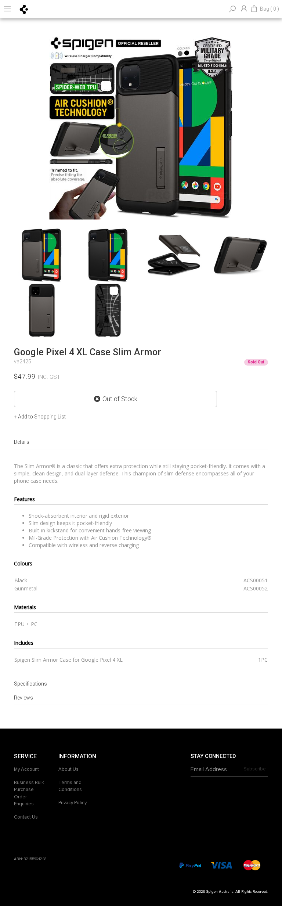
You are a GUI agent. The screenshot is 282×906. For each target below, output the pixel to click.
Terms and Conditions (70, 786)
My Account (26, 769)
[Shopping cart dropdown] (254, 9)
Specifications (30, 684)
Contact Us (26, 817)
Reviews (23, 698)
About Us (68, 769)
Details (21, 442)
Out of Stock (119, 399)
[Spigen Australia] (24, 9)
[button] (40, 417)
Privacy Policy (72, 803)
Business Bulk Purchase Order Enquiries (29, 793)
